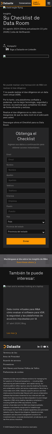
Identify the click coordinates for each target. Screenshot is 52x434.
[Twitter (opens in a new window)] (12, 44)
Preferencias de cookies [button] (13, 372)
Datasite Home (7, 3)
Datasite (6, 379)
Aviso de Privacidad (11, 357)
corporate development (25, 417)
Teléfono (10, 186)
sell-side (42, 395)
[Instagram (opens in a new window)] (41, 347)
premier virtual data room (12, 405)
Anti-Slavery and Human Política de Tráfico (21, 368)
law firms (6, 419)
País (8, 217)
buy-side (32, 395)
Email (9, 154)
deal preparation (30, 398)
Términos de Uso (10, 353)
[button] (25, 3)
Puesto (9, 206)
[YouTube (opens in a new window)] (44, 347)
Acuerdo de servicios (12, 361)
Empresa (10, 196)
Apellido (10, 175)
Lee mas (11, 333)
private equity (38, 417)
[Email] (18, 44)
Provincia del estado (15, 227)
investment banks (9, 417)
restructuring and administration (14, 383)
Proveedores (8, 364)
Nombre (10, 165)
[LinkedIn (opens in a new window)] (6, 44)
